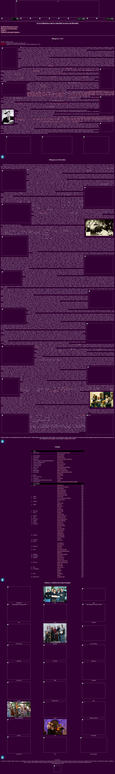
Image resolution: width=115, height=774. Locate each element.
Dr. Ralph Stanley (72, 97)
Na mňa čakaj (60, 509)
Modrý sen (59, 504)
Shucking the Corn (61, 517)
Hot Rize (73, 93)
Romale (58, 572)
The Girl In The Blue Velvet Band (59, 73)
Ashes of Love (109, 91)
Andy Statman (66, 118)
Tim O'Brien (45, 94)
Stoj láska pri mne (61, 499)
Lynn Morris (34, 95)
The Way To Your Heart (62, 560)
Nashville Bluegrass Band (89, 92)
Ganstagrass (67, 120)
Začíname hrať (60, 485)
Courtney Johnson (36, 118)
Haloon (58, 575)
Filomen (59, 568)
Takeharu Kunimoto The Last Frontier (101, 118)
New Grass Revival (19, 118)
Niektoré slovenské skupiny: (10, 32)
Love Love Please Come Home (63, 498)
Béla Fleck (43, 118)
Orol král (59, 507)
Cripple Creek (60, 502)
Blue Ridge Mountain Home (63, 551)
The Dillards (39, 92)
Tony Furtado (110, 117)
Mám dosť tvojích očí (61, 515)
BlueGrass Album (43, 213)
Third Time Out (79, 93)
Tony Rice (39, 95)
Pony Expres (60, 522)
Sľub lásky (59, 546)
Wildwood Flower (17, 71)
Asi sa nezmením (60, 536)
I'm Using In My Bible (62, 549)
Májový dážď (60, 565)
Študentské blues (60, 535)
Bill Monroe (51, 65)
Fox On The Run (60, 528)
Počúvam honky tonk (61, 493)
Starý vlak (59, 527)
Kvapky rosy (60, 564)
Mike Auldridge (91, 94)
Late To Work (73, 117)
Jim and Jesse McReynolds (95, 91)
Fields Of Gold (60, 559)
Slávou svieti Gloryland (62, 554)
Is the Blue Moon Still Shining (74, 94)
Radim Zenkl (22, 120)
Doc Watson (33, 94)
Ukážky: (4, 30)
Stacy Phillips (57, 118)
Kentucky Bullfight (61, 520)
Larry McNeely (102, 117)
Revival (29, 118)
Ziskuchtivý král (60, 530)
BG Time (81, 387)
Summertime (60, 573)
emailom (53, 438)
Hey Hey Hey (84, 82)
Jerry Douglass (49, 118)
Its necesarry (59, 539)
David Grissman (94, 117)
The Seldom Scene (37, 93)
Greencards (80, 121)
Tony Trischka (80, 117)
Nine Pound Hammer (50, 95)
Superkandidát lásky (61, 491)
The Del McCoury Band (88, 93)
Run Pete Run (60, 473)
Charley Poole (68, 68)
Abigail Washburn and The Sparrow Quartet (52, 121)
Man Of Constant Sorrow (62, 470)
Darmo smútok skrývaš (62, 519)
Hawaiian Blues (74, 70)
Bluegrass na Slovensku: (9, 28)
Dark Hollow (60, 555)
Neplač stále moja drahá (62, 494)
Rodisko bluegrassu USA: (9, 27)
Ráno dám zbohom (61, 525)
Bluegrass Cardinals (57, 93)
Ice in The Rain (60, 544)
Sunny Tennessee (61, 454)
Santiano (59, 538)
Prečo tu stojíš (60, 511)
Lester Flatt (53, 76)
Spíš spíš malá (60, 496)
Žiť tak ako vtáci (60, 557)
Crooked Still (74, 121)
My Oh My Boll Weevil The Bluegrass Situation (67, 481)
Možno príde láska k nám (62, 562)
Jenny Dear (59, 547)
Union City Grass (64, 388)
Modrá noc (59, 570)
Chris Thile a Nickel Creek (77, 118)
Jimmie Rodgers (36, 70)
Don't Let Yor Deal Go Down (88, 69)
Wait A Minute (48, 93)
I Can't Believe (60, 543)
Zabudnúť (59, 512)
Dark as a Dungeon (60, 92)
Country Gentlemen (46, 92)
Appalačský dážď (61, 576)
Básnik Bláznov (60, 488)
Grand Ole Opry (44, 86)
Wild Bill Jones (60, 533)
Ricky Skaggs (59, 95)
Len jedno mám (60, 514)
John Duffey (85, 94)
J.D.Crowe (38, 94)
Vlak (58, 501)
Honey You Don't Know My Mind (60, 103)
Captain (68, 121)
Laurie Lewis (61, 94)
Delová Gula (60, 506)
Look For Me (60, 531)
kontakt (66, 438)
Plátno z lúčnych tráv (61, 490)
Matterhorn (59, 552)
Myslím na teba (60, 523)
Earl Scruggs (85, 76)
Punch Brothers (87, 118)
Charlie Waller (107, 94)
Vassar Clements (100, 94)
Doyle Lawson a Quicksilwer (102, 92)
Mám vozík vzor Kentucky (63, 486)
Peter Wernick (87, 117)
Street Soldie (77, 120)
